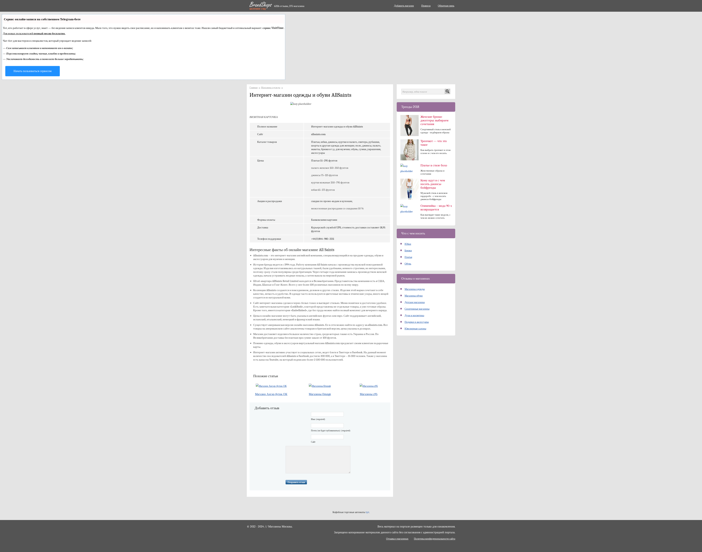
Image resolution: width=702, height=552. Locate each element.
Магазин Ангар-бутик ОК (271, 394)
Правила (426, 5)
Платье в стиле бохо (433, 165)
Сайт (313, 442)
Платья (408, 257)
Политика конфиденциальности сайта (434, 538)
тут (367, 512)
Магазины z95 (369, 394)
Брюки (408, 250)
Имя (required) (318, 419)
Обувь (408, 263)
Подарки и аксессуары (417, 322)
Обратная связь (446, 5)
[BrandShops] (260, 6)
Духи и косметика (414, 315)
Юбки (408, 244)
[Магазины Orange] (320, 386)
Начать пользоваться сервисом (33, 71)
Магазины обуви (414, 295)
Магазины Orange (320, 394)
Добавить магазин (404, 5)
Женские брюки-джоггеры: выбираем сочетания (434, 120)
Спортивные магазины (417, 308)
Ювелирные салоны (415, 328)
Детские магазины (415, 302)
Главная (254, 87)
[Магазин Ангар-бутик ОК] (271, 386)
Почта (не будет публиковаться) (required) (330, 430)
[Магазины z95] (368, 386)
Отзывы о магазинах (397, 538)
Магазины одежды (270, 87)
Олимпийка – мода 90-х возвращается (436, 207)
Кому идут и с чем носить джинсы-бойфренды (432, 184)
